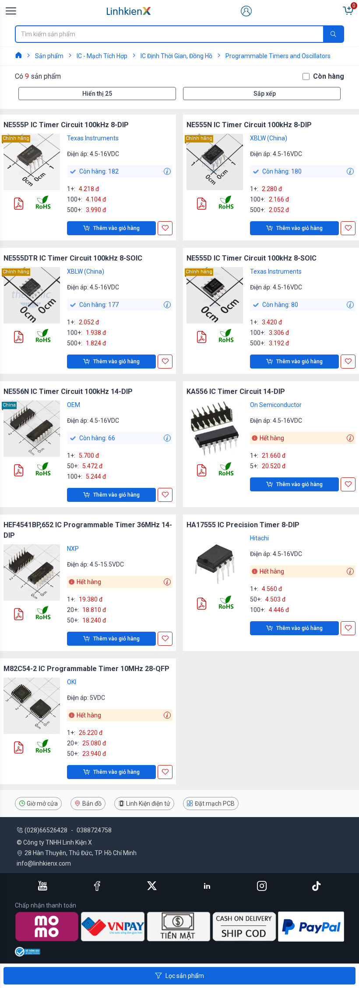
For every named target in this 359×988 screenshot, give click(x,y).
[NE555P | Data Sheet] (18, 204)
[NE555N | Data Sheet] (201, 204)
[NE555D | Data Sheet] (201, 338)
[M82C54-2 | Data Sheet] (18, 748)
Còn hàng (328, 76)
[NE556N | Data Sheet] (18, 471)
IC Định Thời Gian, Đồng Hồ (176, 55)
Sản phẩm (49, 55)
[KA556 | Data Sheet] (201, 471)
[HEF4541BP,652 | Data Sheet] (18, 615)
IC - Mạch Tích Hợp (102, 55)
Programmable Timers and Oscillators (278, 55)
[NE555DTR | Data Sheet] (18, 338)
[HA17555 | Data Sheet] (201, 604)
